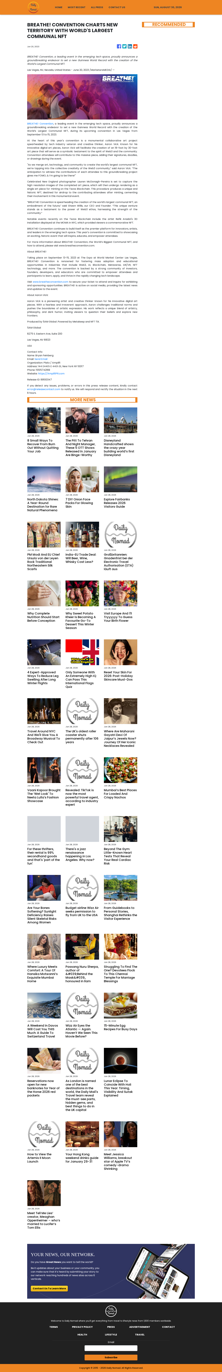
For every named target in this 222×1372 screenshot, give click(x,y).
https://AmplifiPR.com (51, 373)
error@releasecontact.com (43, 389)
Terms (53, 1327)
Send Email (41, 359)
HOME (58, 7)
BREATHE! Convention (40, 123)
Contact (168, 1327)
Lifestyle (111, 1334)
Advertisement (139, 1327)
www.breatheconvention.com (50, 282)
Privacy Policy (82, 1327)
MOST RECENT (76, 7)
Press (111, 1327)
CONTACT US (117, 7)
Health (82, 1334)
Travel (140, 1334)
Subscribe (111, 1357)
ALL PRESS (97, 7)
